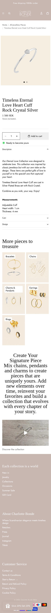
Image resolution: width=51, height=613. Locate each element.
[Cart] (47, 13)
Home (4, 25)
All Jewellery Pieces (18, 25)
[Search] (9, 13)
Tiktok (5, 545)
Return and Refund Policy (14, 584)
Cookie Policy (9, 592)
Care (4, 218)
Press (4, 531)
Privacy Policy (9, 588)
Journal (5, 536)
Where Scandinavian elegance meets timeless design (23, 522)
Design (5, 224)
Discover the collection (13, 449)
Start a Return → (10, 579)
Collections (7, 481)
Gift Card (6, 494)
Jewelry (5, 477)
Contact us (7, 570)
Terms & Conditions (11, 575)
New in (5, 472)
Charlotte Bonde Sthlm (29, 600)
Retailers (6, 527)
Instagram (6, 540)
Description (6, 149)
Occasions (7, 486)
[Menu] (3, 13)
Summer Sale (8, 490)
